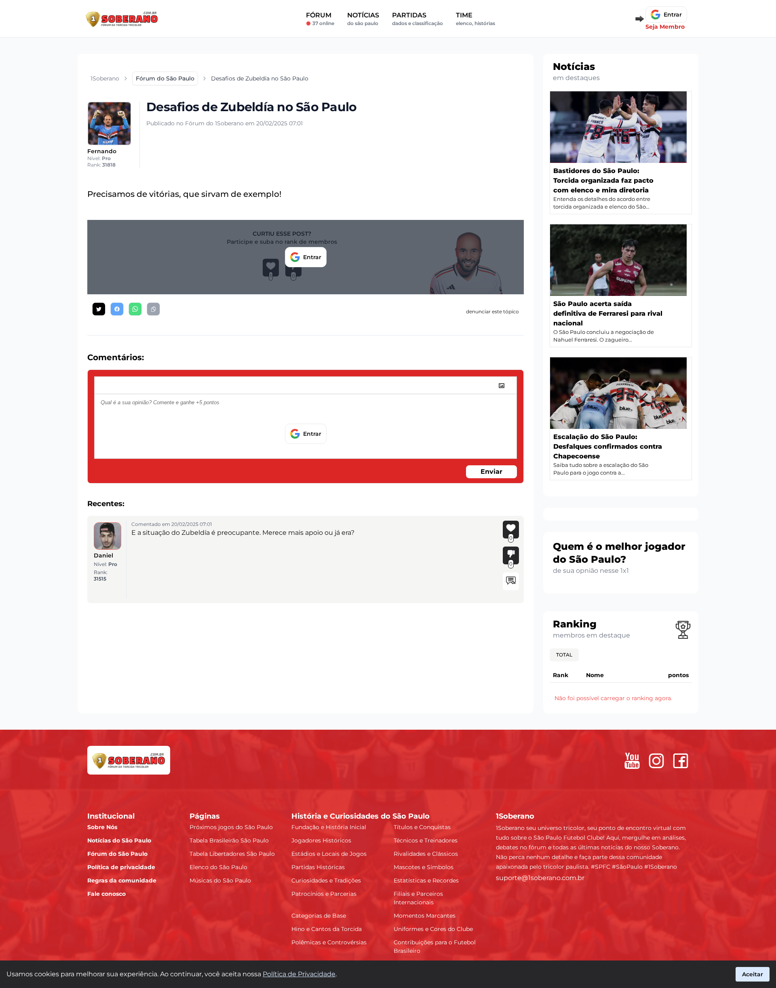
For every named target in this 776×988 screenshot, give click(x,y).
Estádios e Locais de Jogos (329, 853)
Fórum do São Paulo (117, 853)
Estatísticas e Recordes (426, 880)
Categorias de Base (318, 915)
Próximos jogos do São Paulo (231, 827)
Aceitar (752, 974)
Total (564, 655)
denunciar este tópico (492, 311)
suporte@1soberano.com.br (540, 878)
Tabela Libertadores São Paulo (232, 853)
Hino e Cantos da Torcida (326, 929)
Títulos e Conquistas (422, 827)
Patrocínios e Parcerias (323, 893)
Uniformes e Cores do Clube (433, 929)
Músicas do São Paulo (220, 880)
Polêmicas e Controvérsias (329, 942)
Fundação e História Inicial (328, 827)
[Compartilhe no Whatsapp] (135, 309)
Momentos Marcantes (424, 915)
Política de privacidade (121, 867)
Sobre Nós (102, 827)
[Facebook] (681, 761)
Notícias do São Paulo (119, 840)
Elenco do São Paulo (218, 867)
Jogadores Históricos (321, 840)
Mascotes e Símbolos (423, 867)
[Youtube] (632, 761)
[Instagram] (656, 761)
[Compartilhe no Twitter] (98, 309)
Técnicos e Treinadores (426, 840)
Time (475, 18)
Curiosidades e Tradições (326, 880)
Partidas (417, 18)
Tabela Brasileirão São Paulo (229, 840)
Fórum (320, 18)
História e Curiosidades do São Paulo (360, 816)
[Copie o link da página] (153, 309)
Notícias (363, 18)
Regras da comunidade (121, 880)
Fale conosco (106, 893)
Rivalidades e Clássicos (426, 853)
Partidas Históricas (318, 867)
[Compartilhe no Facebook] (117, 309)
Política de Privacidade (299, 974)
